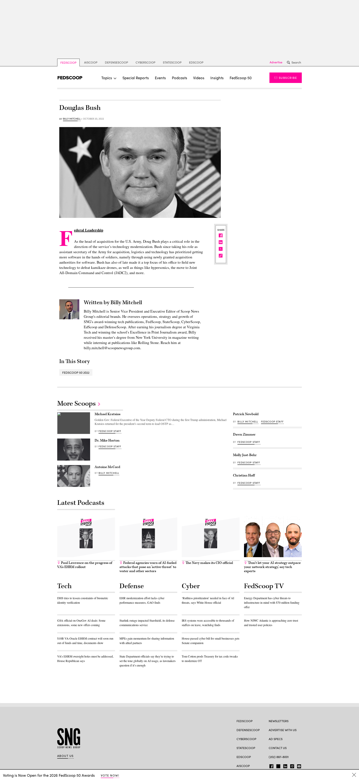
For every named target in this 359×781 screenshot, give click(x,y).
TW (278, 765)
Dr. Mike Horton (107, 440)
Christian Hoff (244, 475)
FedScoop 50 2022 (75, 372)
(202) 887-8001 (279, 757)
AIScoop (90, 62)
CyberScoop (145, 62)
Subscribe (288, 78)
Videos (198, 77)
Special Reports (135, 77)
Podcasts (179, 77)
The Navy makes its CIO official (209, 563)
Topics (106, 77)
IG (291, 765)
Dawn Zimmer (244, 434)
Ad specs (276, 739)
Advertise (276, 62)
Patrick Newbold (246, 414)
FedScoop (68, 62)
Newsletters (279, 721)
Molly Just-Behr (245, 455)
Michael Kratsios (107, 414)
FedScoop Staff (110, 431)
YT (298, 765)
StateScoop (172, 62)
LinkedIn (285, 765)
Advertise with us (283, 730)
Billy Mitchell (72, 118)
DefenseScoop (116, 62)
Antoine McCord (107, 467)
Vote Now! (110, 775)
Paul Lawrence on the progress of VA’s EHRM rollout (84, 565)
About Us (65, 756)
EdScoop (196, 62)
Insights (217, 77)
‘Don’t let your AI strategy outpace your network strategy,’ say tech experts (272, 567)
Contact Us (278, 748)
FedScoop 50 (241, 77)
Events (160, 77)
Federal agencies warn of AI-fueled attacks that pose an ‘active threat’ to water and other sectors (148, 567)
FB (270, 765)
